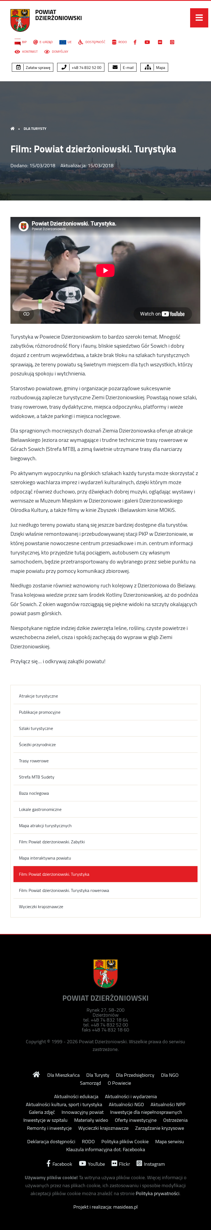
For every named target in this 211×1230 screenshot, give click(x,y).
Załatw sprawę (37, 67)
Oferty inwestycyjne (136, 1120)
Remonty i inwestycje (49, 1128)
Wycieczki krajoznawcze (41, 906)
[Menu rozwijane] (199, 17)
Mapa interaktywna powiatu (45, 858)
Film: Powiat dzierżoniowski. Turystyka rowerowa (64, 890)
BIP (24, 42)
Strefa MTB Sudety (36, 777)
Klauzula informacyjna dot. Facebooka (105, 1149)
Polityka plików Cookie (125, 1141)
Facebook (61, 1163)
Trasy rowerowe (34, 761)
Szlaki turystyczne (36, 728)
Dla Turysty (97, 1075)
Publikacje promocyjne (39, 712)
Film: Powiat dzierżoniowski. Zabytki (52, 842)
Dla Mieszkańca (63, 1075)
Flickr (124, 1163)
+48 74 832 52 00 (86, 67)
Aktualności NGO (126, 1104)
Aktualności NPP (168, 1104)
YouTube (96, 1163)
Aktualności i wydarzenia (131, 1096)
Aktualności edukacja (76, 1096)
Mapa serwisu (169, 1141)
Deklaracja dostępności (51, 1141)
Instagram (154, 1163)
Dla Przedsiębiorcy (135, 1075)
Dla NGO (170, 1075)
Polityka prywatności (157, 1193)
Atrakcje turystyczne (38, 696)
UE (70, 42)
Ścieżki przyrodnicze (37, 744)
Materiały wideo (91, 1120)
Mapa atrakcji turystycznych (45, 825)
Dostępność (95, 42)
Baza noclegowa (34, 793)
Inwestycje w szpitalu (45, 1120)
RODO (122, 42)
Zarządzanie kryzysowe (159, 1128)
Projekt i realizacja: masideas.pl (105, 1206)
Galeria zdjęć (42, 1112)
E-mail (128, 67)
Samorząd (90, 1083)
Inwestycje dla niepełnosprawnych (146, 1112)
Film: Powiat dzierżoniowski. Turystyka (54, 874)
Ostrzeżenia (175, 1120)
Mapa (160, 67)
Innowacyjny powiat (83, 1112)
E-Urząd (46, 42)
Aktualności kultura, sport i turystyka (64, 1104)
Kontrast (29, 52)
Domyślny (59, 52)
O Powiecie (119, 1083)
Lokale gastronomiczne (40, 809)
